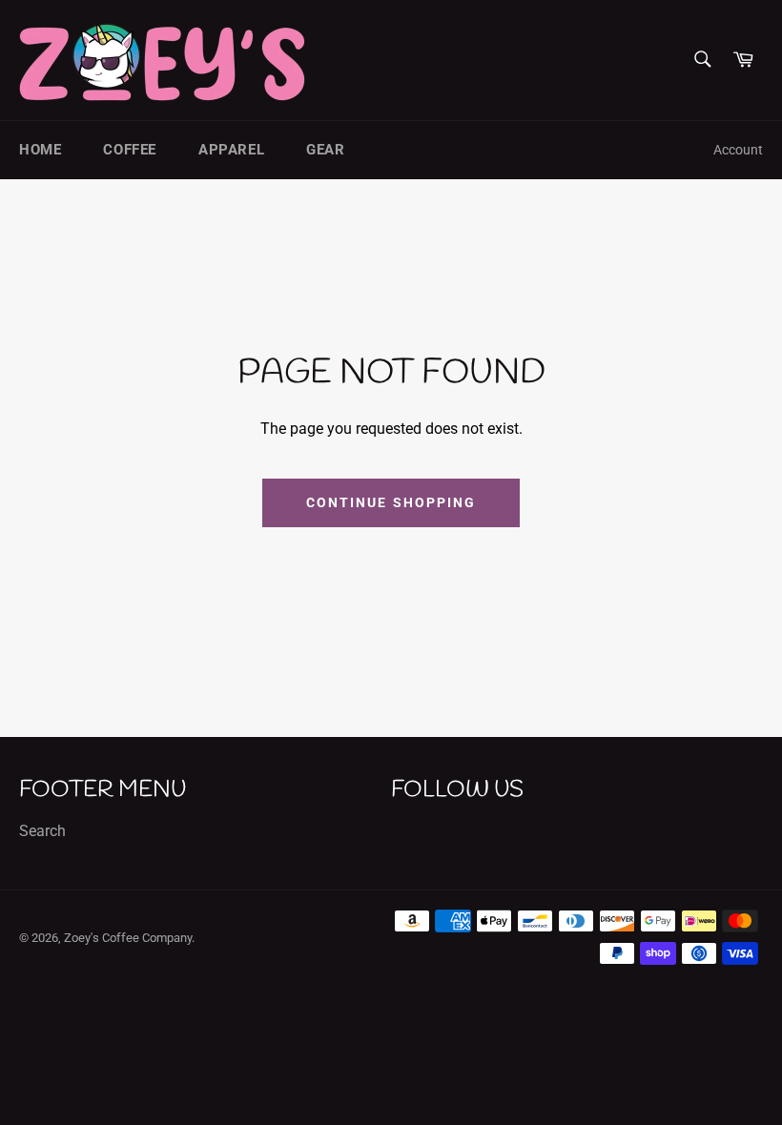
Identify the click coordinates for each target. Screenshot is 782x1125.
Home (40, 149)
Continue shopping (391, 502)
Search (42, 831)
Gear (325, 149)
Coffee (129, 149)
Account (738, 149)
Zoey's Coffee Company (128, 938)
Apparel (231, 149)
